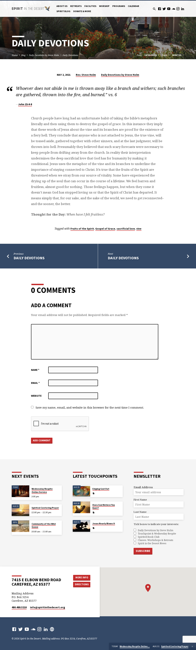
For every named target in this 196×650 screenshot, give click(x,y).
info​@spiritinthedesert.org (47, 607)
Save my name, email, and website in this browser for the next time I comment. (90, 407)
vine (138, 228)
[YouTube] (169, 8)
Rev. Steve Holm (86, 74)
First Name (140, 499)
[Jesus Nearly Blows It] (81, 526)
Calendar (133, 6)
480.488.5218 (19, 607)
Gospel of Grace (105, 228)
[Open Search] (154, 8)
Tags (165, 55)
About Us (61, 6)
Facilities (90, 6)
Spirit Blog (63, 11)
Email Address (143, 487)
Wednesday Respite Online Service (42, 490)
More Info (81, 577)
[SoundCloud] (173, 8)
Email (35, 383)
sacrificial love (126, 228)
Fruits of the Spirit (82, 228)
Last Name (140, 512)
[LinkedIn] (182, 8)
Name (35, 370)
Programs (118, 6)
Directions (82, 584)
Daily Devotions (70, 55)
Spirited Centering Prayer (45, 507)
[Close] (192, 646)
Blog (23, 55)
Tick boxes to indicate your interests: (156, 524)
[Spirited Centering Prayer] (20, 510)
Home (15, 55)
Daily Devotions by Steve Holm (44, 55)
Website (36, 395)
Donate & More (82, 11)
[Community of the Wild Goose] (20, 526)
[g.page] (52, 629)
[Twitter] (164, 8)
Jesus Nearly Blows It (103, 523)
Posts (139, 55)
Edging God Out (100, 489)
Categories (150, 55)
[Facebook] (159, 8)
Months (177, 55)
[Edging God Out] (81, 491)
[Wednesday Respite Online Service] (20, 491)
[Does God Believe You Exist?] (81, 507)
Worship (104, 6)
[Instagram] (178, 8)
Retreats (76, 6)
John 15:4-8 (25, 104)
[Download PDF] (93, 493)
